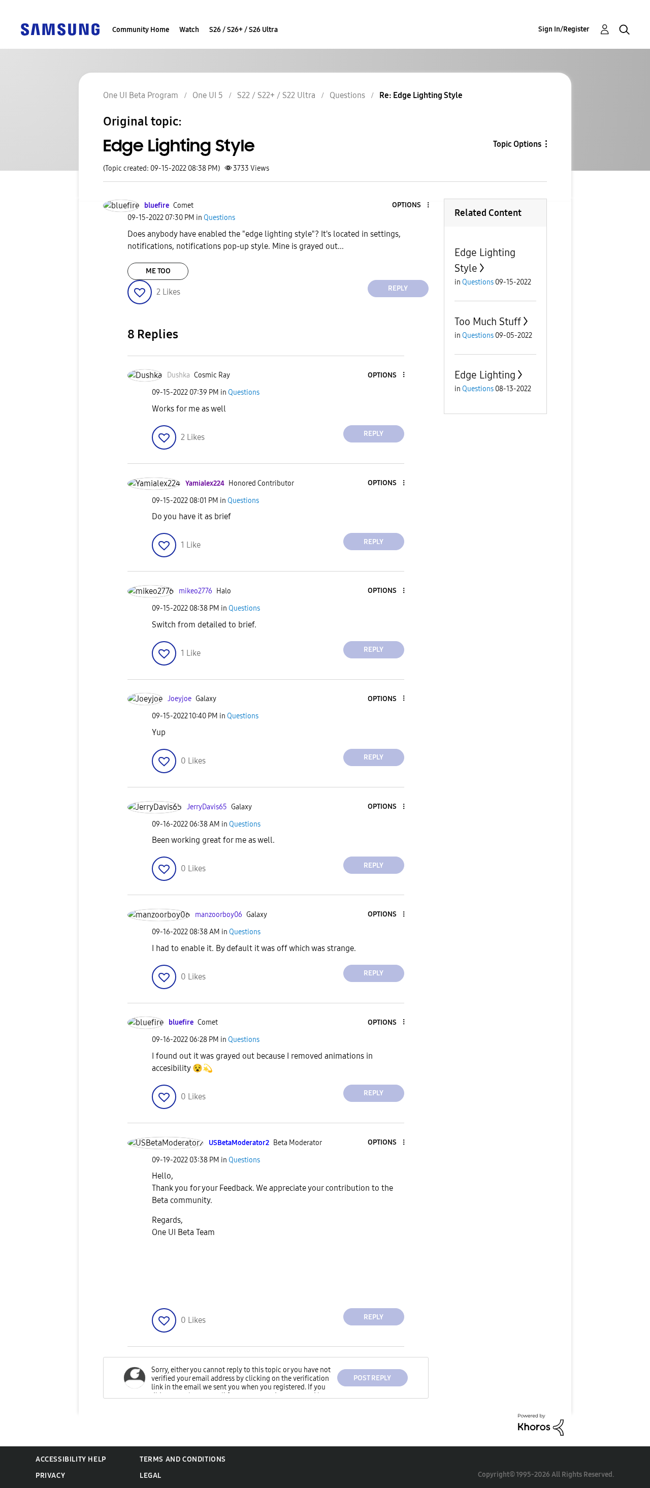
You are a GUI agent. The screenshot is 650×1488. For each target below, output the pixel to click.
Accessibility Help (71, 1459)
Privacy (50, 1475)
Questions (347, 95)
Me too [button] (158, 271)
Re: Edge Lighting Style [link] (421, 95)
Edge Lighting (484, 375)
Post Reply (372, 1378)
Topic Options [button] (517, 144)
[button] (411, 205)
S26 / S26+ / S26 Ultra (243, 29)
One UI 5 (207, 95)
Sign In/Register (564, 29)
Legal (150, 1475)
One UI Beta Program (140, 95)
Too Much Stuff (487, 321)
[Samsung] (60, 29)
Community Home (140, 29)
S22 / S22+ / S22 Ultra (276, 95)
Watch (189, 29)
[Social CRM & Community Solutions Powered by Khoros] (541, 1424)
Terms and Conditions (183, 1459)
